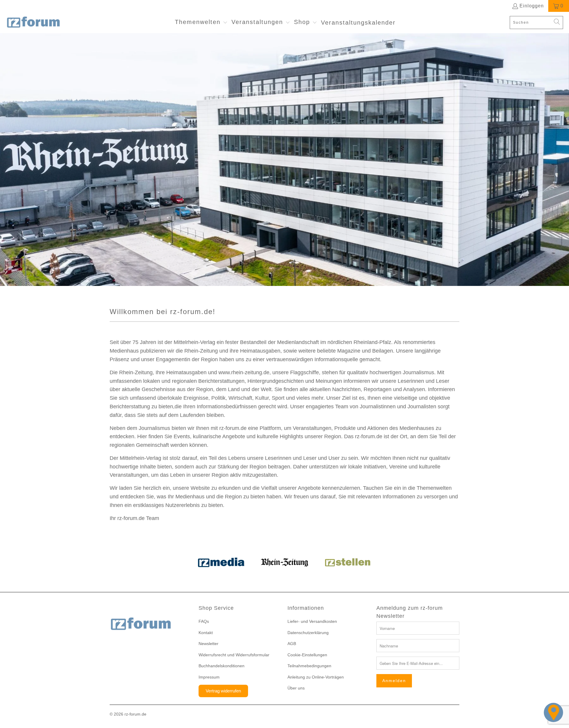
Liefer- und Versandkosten (312, 621)
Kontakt (206, 632)
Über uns (296, 688)
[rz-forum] (33, 22)
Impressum (209, 677)
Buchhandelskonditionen (221, 665)
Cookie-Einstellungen (307, 654)
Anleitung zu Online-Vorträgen (315, 677)
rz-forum (132, 714)
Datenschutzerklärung (308, 632)
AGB (291, 643)
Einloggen (532, 5)
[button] (201, 22)
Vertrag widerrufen (223, 690)
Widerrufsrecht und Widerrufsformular (234, 654)
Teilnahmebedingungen (309, 665)
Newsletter (208, 643)
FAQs (204, 621)
